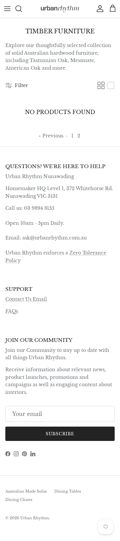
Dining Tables (67, 491)
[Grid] (101, 85)
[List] (111, 85)
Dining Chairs (18, 499)
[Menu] (7, 8)
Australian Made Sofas (26, 491)
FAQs (11, 311)
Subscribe (60, 433)
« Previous (51, 136)
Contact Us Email (26, 299)
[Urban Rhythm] (60, 8)
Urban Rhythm (34, 518)
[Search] (22, 8)
